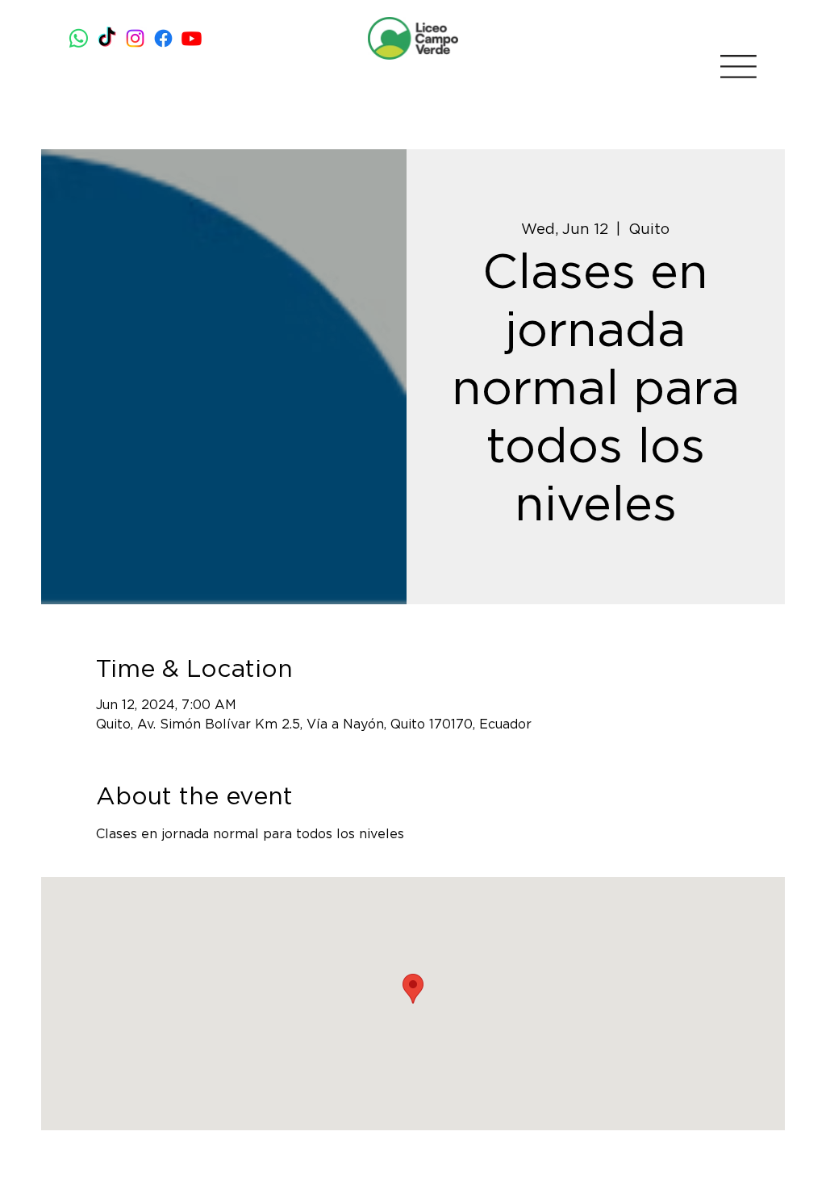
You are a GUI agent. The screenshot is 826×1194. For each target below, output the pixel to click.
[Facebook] (163, 38)
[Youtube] (191, 38)
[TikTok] (107, 38)
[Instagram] (135, 38)
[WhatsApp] (78, 38)
